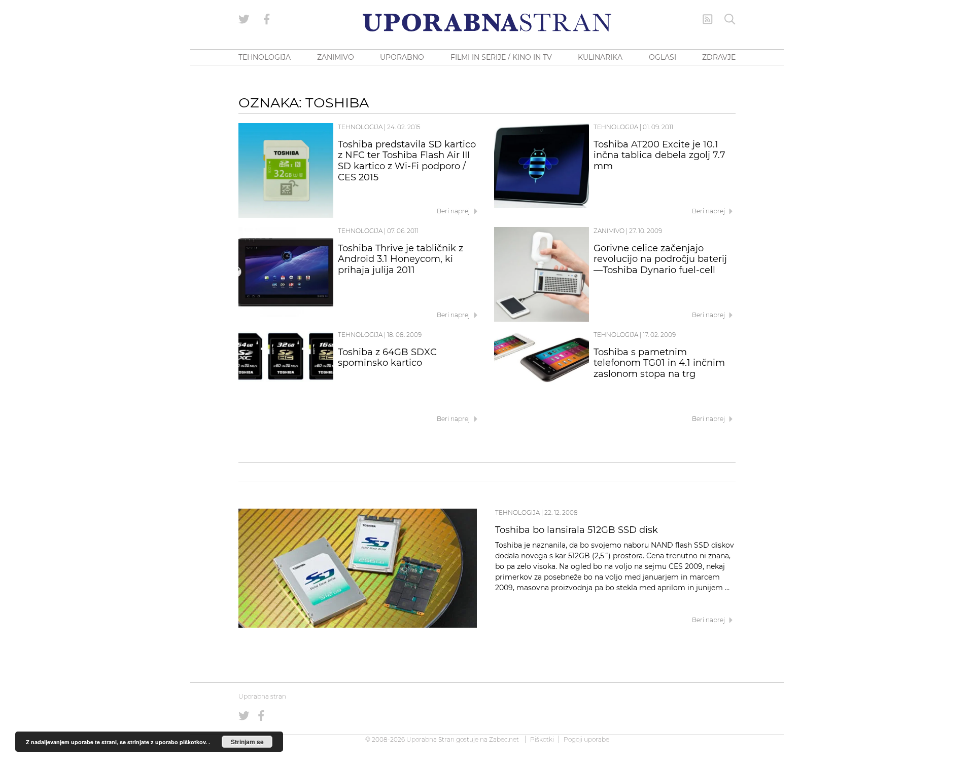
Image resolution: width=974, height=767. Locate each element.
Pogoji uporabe (586, 739)
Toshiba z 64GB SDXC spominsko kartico (387, 358)
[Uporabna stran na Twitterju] (244, 19)
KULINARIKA (600, 57)
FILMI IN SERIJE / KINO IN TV (501, 57)
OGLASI (662, 57)
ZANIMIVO (335, 57)
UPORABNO (402, 57)
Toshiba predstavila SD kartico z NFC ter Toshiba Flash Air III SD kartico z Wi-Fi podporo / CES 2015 (407, 161)
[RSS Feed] (707, 19)
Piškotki (542, 739)
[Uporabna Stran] (487, 22)
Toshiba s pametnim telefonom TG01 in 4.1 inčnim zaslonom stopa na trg (659, 363)
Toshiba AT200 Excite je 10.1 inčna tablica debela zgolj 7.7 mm (659, 155)
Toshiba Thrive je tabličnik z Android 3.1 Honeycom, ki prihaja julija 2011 (400, 259)
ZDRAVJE (719, 57)
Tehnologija (360, 127)
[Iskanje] (730, 19)
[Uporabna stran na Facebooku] (266, 19)
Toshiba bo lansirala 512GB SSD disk (576, 529)
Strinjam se (247, 741)
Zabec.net (504, 739)
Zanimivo (609, 231)
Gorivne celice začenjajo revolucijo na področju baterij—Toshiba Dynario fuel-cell (660, 259)
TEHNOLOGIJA (264, 57)
